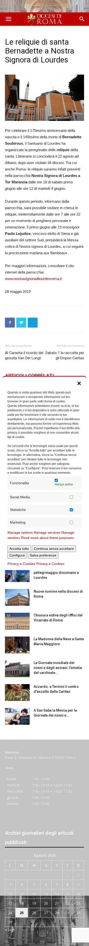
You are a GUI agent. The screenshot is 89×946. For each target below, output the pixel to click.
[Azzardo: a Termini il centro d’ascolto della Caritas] (17, 692)
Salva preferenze (43, 555)
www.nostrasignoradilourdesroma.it (33, 279)
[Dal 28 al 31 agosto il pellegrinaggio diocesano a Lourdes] (17, 573)
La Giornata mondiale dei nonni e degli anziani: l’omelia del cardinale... (58, 668)
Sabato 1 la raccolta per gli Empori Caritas (64, 355)
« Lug (9, 929)
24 (10, 912)
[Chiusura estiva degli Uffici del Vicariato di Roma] (17, 621)
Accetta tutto (19, 549)
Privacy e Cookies (21, 564)
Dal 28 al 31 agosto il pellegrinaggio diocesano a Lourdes (56, 573)
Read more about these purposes (47, 538)
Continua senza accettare (54, 549)
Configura (17, 555)
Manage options (20, 532)
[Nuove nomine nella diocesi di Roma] (17, 597)
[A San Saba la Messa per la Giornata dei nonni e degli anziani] (17, 716)
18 (22, 903)
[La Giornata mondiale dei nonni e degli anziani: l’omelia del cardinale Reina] (17, 668)
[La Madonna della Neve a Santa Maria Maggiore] (17, 645)
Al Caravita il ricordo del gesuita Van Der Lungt (24, 355)
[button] (79, 382)
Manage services (47, 532)
